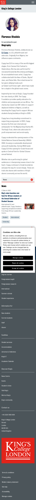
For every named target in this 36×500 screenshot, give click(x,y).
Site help (11, 487)
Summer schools (14, 294)
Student (5, 217)
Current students (15, 318)
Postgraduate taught (16, 280)
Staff (11, 323)
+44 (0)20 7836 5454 (8, 415)
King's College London (11, 8)
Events (11, 381)
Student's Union (14, 386)
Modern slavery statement (17, 482)
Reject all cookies (18, 263)
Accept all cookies (18, 268)
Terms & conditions (14, 472)
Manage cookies (13, 496)
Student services (14, 343)
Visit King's (12, 391)
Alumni (11, 328)
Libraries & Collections (16, 352)
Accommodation (14, 347)
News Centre (13, 376)
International (15, 217)
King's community (15, 400)
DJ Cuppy (5, 53)
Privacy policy (13, 477)
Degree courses (14, 275)
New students (13, 313)
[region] (18, 250)
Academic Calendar (15, 362)
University (6, 222)
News (5, 180)
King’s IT (12, 357)
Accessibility (12, 491)
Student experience (15, 299)
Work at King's (14, 396)
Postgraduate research (16, 284)
